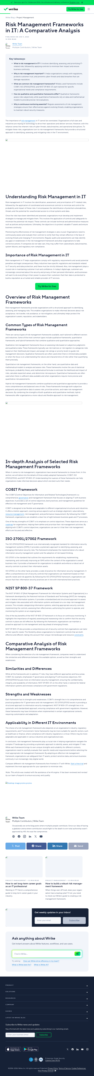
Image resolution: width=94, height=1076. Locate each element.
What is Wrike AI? (41, 965)
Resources (11, 998)
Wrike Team (17, 44)
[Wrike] (11, 9)
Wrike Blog (10, 17)
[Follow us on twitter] (67, 1049)
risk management (28, 121)
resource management (15, 514)
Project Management (25, 17)
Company (10, 1004)
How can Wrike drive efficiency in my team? (41, 961)
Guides (9, 1011)
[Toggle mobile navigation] (89, 9)
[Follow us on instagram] (87, 1049)
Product (10, 985)
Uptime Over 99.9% (52, 1060)
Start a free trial (77, 764)
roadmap (9, 524)
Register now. (75, 2)
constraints (78, 635)
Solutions (10, 992)
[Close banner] (82, 2)
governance (23, 498)
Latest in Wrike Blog (15, 1018)
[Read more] (24, 878)
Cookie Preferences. (78, 1068)
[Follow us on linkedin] (77, 1049)
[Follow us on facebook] (72, 1049)
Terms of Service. (65, 1068)
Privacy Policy (53, 1068)
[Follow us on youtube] (82, 1049)
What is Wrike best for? (21, 965)
